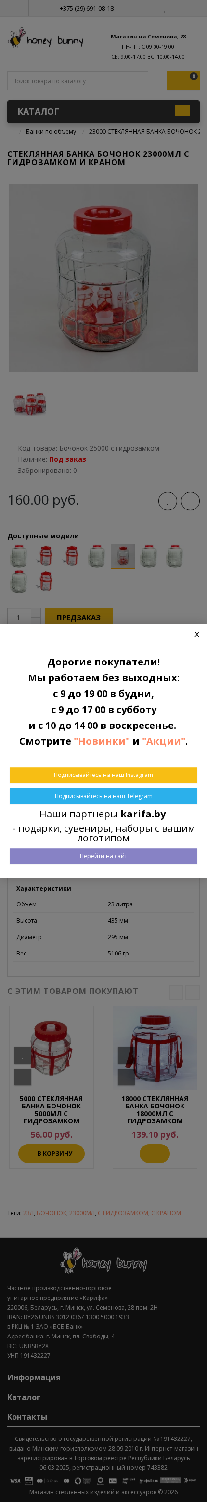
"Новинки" (102, 741)
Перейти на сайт (103, 856)
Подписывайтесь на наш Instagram (103, 775)
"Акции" (163, 741)
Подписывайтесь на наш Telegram (104, 796)
